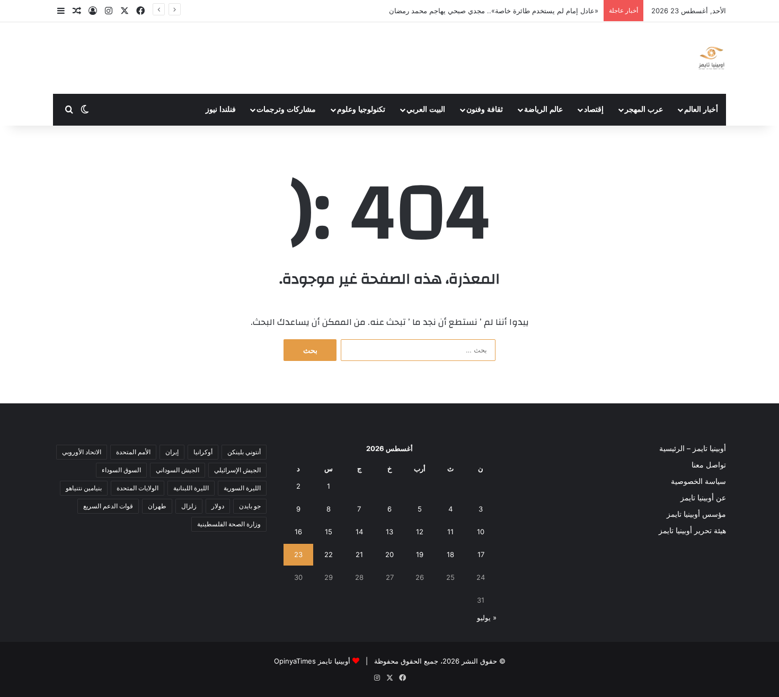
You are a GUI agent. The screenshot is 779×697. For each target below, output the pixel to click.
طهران (157, 506)
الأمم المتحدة (133, 452)
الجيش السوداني (177, 470)
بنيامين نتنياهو (84, 488)
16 (298, 531)
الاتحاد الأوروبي (81, 452)
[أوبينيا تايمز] (711, 58)
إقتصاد (594, 109)
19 (419, 554)
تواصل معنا (709, 465)
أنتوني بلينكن (244, 452)
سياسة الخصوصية (698, 481)
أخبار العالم (701, 109)
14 (359, 531)
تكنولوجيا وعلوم (361, 109)
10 (480, 531)
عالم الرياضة (543, 109)
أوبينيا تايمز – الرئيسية (692, 448)
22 (328, 554)
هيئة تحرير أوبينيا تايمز (692, 530)
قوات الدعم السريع (108, 506)
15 (328, 531)
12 (419, 531)
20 (389, 554)
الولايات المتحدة (137, 488)
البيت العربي (425, 109)
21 (359, 554)
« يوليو (487, 617)
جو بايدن (250, 506)
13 (389, 531)
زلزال (189, 506)
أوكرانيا (203, 452)
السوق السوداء (121, 470)
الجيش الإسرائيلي (237, 470)
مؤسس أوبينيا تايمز (696, 514)
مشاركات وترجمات (286, 109)
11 (450, 531)
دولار (217, 506)
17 (480, 554)
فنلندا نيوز (221, 109)
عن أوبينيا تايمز (703, 497)
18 (450, 554)
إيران (172, 452)
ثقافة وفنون (484, 109)
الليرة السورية (242, 488)
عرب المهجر (644, 109)
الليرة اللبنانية (191, 488)
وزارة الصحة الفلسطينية (229, 524)
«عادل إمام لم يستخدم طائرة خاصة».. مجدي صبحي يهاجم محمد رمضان (493, 10)
